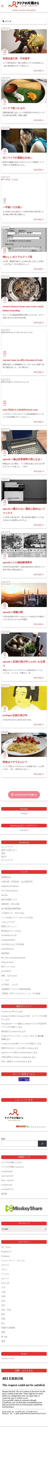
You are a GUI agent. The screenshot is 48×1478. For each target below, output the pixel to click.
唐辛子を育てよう (9, 850)
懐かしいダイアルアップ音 (17, 256)
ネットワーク (7, 847)
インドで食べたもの (14, 108)
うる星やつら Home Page (12, 913)
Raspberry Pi (6, 1252)
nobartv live (16, 1031)
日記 (3, 1305)
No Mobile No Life (8, 935)
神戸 (3, 1314)
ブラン (4, 1269)
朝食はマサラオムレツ (15, 762)
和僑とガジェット (9, 926)
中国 (3, 1296)
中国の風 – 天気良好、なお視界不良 (17, 882)
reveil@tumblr (6, 1171)
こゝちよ (5, 980)
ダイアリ (5, 1265)
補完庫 (4, 1194)
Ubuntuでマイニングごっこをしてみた (18, 1036)
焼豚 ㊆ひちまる (9, 976)
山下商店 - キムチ (9, 984)
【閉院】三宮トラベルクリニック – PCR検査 (20, 993)
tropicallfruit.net (7, 949)
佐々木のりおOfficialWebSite (13, 958)
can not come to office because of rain (22, 360)
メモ (3, 1287)
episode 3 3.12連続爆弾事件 (17, 562)
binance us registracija (22, 1057)
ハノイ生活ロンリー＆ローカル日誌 (17, 917)
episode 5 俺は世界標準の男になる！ (23, 459)
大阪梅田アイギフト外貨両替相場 (16, 989)
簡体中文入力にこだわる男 (13, 1048)
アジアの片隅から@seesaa (12, 1167)
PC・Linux (5, 1247)
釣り (3, 1323)
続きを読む (38, 71)
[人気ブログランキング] (14, 1127)
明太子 (4, 857)
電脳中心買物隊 (8, 1328)
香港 (3, 1341)
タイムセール (7, 860)
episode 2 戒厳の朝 (13, 612)
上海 (3, 1292)
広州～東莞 (6, 1061)
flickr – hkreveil (7, 1180)
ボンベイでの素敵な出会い (17, 157)
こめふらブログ (8, 922)
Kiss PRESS (6, 971)
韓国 (3, 1332)
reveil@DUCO (7, 1189)
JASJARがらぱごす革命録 (12, 944)
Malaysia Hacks (7, 962)
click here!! (24, 830)
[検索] (42, 1144)
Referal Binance (26, 1052)
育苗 (3, 853)
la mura (4, 1044)
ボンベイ (5, 29)
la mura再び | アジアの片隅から (23, 1044)
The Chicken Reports (9, 891)
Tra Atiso (4, 1011)
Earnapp (24, 813)
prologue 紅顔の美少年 (15, 715)
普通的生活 (6, 877)
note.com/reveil (7, 1176)
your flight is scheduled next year (20, 409)
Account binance (20, 1061)
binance (31, 1048)
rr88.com (14, 1011)
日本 (3, 1301)
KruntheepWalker (8, 940)
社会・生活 (6, 1310)
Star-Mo (4, 895)
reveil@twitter (6, 1185)
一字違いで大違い (12, 207)
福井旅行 (5, 1031)
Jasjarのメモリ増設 (9, 1052)
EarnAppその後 (7, 1016)
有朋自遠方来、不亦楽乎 (16, 58)
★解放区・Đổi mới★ (10, 904)
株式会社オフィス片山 (11, 931)
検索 (3, 1139)
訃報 (3, 1319)
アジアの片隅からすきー (12, 1162)
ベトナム (5, 1274)
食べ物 (4, 733)
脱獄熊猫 (5, 953)
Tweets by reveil (7, 1358)
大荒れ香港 (6, 1057)
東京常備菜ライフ (9, 900)
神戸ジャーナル (8, 967)
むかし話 (5, 1283)
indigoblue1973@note (10, 886)
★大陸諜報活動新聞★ (11, 909)
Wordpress (5, 1256)
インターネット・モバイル (13, 1261)
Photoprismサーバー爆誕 (11, 1024)
